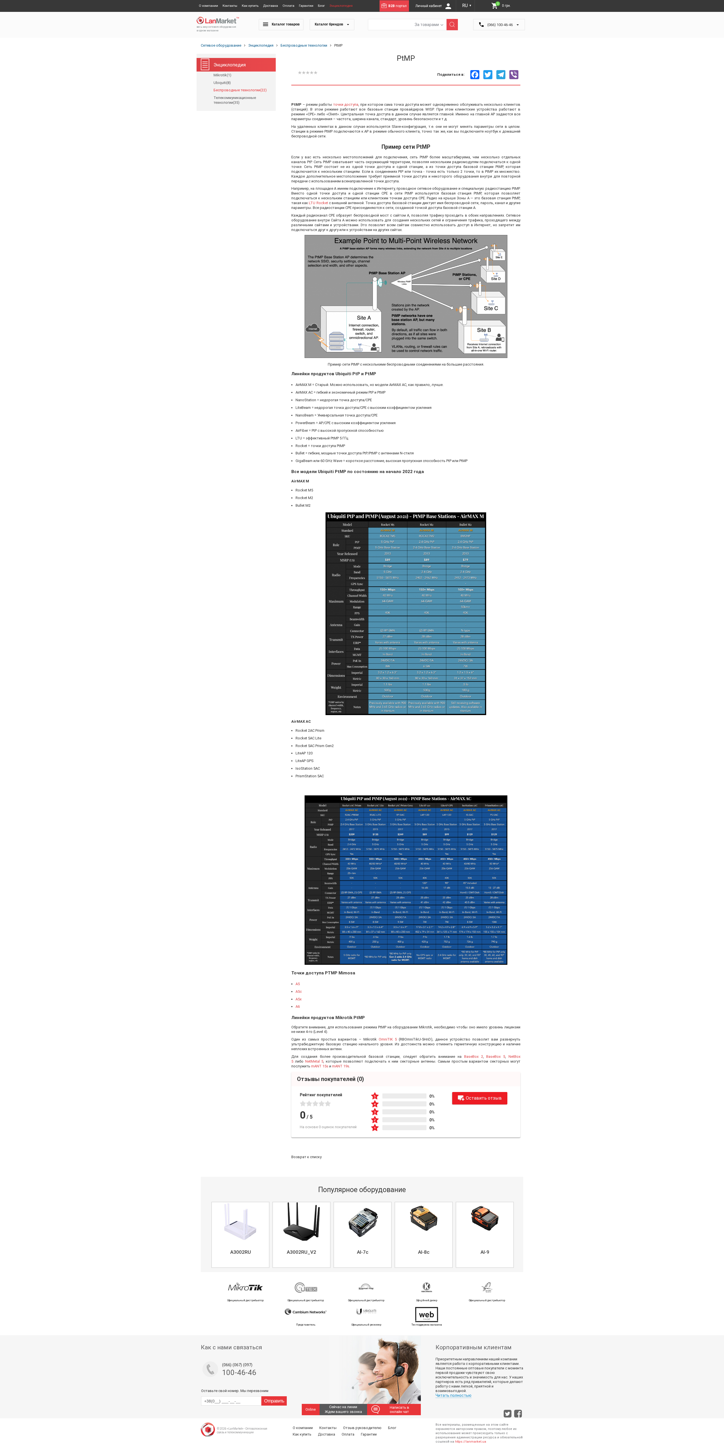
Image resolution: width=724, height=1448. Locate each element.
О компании (208, 6)
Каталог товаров (285, 24)
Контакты (230, 6)
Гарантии (306, 6)
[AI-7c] (362, 1221)
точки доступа (346, 104)
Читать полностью (453, 1395)
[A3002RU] (240, 1221)
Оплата (288, 6)
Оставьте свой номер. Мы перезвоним (234, 1391)
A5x (298, 999)
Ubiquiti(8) (222, 83)
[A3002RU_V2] (301, 1221)
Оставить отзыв (484, 1098)
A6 (298, 1006)
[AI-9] (484, 1221)
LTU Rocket (318, 203)
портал (397, 6)
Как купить (250, 6)
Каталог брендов (329, 24)
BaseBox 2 (473, 1056)
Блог (321, 6)
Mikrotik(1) (222, 75)
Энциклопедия (341, 6)
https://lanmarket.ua (470, 1441)
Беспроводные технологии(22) (240, 90)
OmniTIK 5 (388, 1039)
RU (467, 5)
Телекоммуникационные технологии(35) (235, 100)
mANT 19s (340, 1066)
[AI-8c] (423, 1221)
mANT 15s (319, 1066)
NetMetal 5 (314, 1061)
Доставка (270, 6)
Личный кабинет (429, 6)
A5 (298, 984)
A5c (299, 991)
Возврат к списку (306, 1157)
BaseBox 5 (495, 1056)
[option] (239, 1235)
